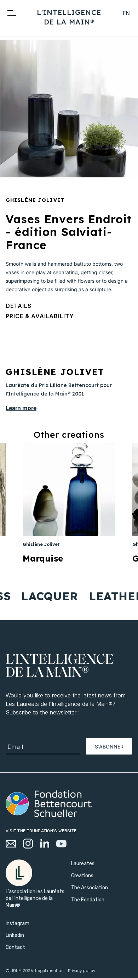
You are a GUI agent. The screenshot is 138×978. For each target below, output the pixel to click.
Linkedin (15, 935)
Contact (15, 947)
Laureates (82, 864)
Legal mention (49, 970)
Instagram (17, 924)
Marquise (43, 558)
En (126, 13)
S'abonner (109, 747)
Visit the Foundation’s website (41, 830)
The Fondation (87, 900)
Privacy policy (81, 970)
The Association (89, 888)
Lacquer (45, 596)
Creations (82, 876)
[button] (110, 21)
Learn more (21, 407)
